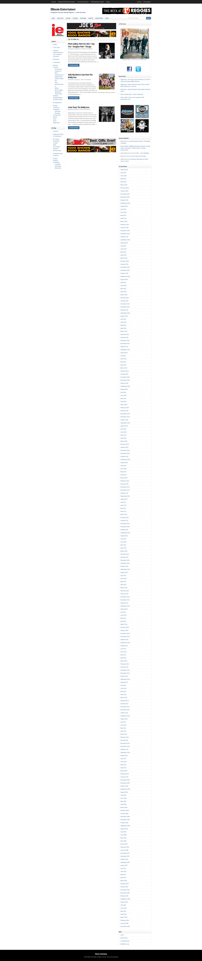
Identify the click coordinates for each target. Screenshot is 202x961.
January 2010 (124, 777)
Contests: (54, 2)
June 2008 (123, 835)
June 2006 (123, 908)
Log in (122, 935)
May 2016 (123, 545)
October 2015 (124, 566)
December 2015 (125, 560)
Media (56, 88)
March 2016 (123, 551)
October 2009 (124, 786)
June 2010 (123, 761)
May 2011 (123, 728)
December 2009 (125, 780)
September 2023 (125, 276)
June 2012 (123, 688)
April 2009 (123, 804)
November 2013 (125, 636)
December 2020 (125, 377)
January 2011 (124, 740)
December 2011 (125, 706)
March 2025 (123, 221)
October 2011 (124, 713)
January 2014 (124, 630)
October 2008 (124, 822)
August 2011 (124, 719)
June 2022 (123, 322)
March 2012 (123, 697)
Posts (140, 2)
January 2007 (124, 887)
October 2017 (124, 493)
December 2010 (125, 743)
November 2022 (125, 307)
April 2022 (123, 328)
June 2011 (123, 725)
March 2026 (123, 185)
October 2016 (124, 529)
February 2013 (124, 664)
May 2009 (123, 801)
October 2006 (124, 896)
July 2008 (123, 832)
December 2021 (125, 340)
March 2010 (123, 771)
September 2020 (125, 386)
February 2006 (124, 920)
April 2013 (123, 658)
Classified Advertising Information (58, 166)
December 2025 (125, 194)
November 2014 (125, 600)
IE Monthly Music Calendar (97, 2)
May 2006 (123, 911)
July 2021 (123, 356)
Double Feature (59, 78)
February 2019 (124, 444)
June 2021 (123, 359)
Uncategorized (99, 18)
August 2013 (124, 645)
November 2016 (125, 526)
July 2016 (123, 539)
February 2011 (124, 737)
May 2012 (123, 691)
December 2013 (125, 633)
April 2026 (123, 182)
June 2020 (123, 395)
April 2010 (123, 768)
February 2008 (124, 847)
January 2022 (124, 337)
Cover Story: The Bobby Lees (78, 107)
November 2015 (125, 563)
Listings (108, 2)
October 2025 (124, 200)
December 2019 (125, 414)
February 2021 (124, 371)
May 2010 (123, 764)
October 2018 (124, 456)
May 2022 (123, 325)
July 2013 (123, 649)
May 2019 (123, 435)
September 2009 (125, 789)
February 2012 (124, 700)
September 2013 (125, 642)
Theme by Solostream (112, 957)
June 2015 (123, 578)
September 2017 (125, 496)
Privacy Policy (57, 150)
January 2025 (124, 227)
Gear (56, 82)
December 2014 (125, 597)
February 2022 (124, 334)
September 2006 (125, 899)
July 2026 (123, 172)
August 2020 (124, 389)
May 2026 (123, 179)
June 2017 (123, 505)
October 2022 (124, 310)
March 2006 (123, 917)
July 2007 (123, 868)
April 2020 (123, 401)
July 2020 (123, 392)
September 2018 (125, 459)
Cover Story (60, 18)
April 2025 (123, 218)
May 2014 (123, 618)
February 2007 (124, 883)
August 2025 (124, 206)
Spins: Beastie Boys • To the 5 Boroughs (131, 94)
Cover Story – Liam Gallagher (140, 153)
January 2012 (124, 703)
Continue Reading (73, 65)
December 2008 (125, 816)
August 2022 (124, 316)
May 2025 (123, 215)
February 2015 (124, 591)
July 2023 (123, 282)
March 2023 (123, 294)
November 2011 (125, 710)
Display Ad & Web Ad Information (66, 2)
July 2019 (123, 429)
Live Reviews (57, 115)
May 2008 (123, 838)
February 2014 (124, 627)
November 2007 (125, 856)
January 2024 (124, 264)
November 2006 (125, 893)
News (54, 119)
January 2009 (124, 813)
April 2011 (123, 731)
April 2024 (123, 255)
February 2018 (124, 481)
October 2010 (124, 749)
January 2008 (124, 850)
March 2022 (123, 331)
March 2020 (123, 404)
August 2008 (124, 829)
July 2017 (123, 502)
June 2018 (123, 468)
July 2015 (123, 575)
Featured (68, 18)
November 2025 (125, 197)
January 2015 (124, 594)
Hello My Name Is (58, 52)
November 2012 (125, 673)
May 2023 (123, 288)
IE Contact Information (83, 2)
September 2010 (125, 752)
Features (55, 95)
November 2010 (125, 746)
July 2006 (123, 905)
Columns (55, 67)
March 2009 (123, 807)
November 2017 (125, 490)
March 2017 (123, 514)
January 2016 (124, 557)
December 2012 (125, 670)
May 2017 (123, 508)
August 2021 (124, 352)
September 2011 (125, 716)
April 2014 (123, 621)
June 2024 (123, 249)
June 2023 (123, 285)
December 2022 (125, 304)
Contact (55, 143)
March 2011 (123, 734)
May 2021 (123, 362)
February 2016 (124, 554)
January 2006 (124, 923)
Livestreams (83, 18)
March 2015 (123, 587)
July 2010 (123, 758)
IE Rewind (75, 18)
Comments (147, 2)
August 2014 (124, 609)
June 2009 (123, 798)
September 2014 (125, 606)
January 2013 (124, 667)
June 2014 (123, 615)
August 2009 (124, 792)
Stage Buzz (56, 122)
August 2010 (124, 755)
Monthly (90, 18)
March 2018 (123, 478)
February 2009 (124, 810)
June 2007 (123, 871)
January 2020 (124, 410)
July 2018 (123, 465)
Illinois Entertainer (63, 9)
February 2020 (124, 407)
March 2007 (123, 880)
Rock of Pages (59, 90)
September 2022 (125, 313)
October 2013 (124, 639)
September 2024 (125, 240)
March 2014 (123, 624)
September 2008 (125, 826)
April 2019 (123, 438)
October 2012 (124, 676)
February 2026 (124, 188)
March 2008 (123, 844)
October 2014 (124, 603)
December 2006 (125, 890)
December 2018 (125, 450)
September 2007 (125, 862)
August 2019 (124, 426)
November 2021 (125, 343)
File (56, 80)
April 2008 (123, 841)
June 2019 (123, 432)
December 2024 (125, 230)
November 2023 (125, 270)
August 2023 (124, 279)
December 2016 (125, 523)
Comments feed (125, 941)
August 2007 (124, 865)
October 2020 (124, 383)
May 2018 (123, 472)
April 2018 (123, 475)
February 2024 (124, 261)
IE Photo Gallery (57, 99)
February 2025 (124, 224)
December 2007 (125, 853)
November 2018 (125, 453)
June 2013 (123, 652)
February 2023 (124, 298)
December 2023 (125, 267)
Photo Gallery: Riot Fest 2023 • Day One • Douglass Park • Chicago (81, 45)
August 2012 (124, 682)
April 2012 (123, 694)
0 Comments (89, 48)
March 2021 (123, 368)
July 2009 (123, 795)
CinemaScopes (59, 75)
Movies (55, 117)
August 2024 (124, 243)
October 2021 (124, 346)
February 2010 (124, 774)
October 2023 (124, 273)
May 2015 (123, 581)
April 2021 (123, 365)
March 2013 (123, 661)
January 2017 (124, 520)
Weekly (107, 18)
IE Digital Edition (58, 97)
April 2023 (123, 291)
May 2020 (123, 398)
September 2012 (125, 679)
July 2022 (123, 319)
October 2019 (124, 420)
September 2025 (125, 203)
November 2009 (125, 783)
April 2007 (123, 877)
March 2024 (123, 258)
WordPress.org (124, 944)
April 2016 (123, 548)
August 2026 (124, 169)
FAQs (54, 145)
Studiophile (58, 92)
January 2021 (124, 374)
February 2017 (124, 517)
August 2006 (124, 902)
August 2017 (124, 499)
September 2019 (125, 423)
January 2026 (124, 191)
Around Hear (58, 69)
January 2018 (124, 484)
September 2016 (125, 533)
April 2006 (123, 914)
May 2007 (123, 874)
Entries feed (123, 938)
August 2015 (124, 572)
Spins (54, 121)
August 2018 (124, 462)
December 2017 (125, 487)
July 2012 (123, 685)
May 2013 (123, 655)
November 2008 (125, 819)
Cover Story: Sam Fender (139, 156)
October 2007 (124, 859)
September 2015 (125, 569)
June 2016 (123, 542)
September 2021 (125, 349)
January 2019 (124, 447)
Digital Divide (58, 77)
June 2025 (123, 212)
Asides (53, 18)
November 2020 (125, 380)
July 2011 (123, 722)
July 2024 (123, 246)
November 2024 (125, 233)
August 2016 (124, 536)
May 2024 (123, 252)
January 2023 (124, 301)
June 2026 (123, 175)
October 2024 (124, 237)
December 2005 (125, 926)
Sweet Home (58, 94)
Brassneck (71, 48)
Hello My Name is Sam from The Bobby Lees (80, 76)
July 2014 (123, 612)
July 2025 (123, 209)
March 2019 (123, 441)
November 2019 (125, 417)
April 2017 (123, 511)
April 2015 (123, 584)
